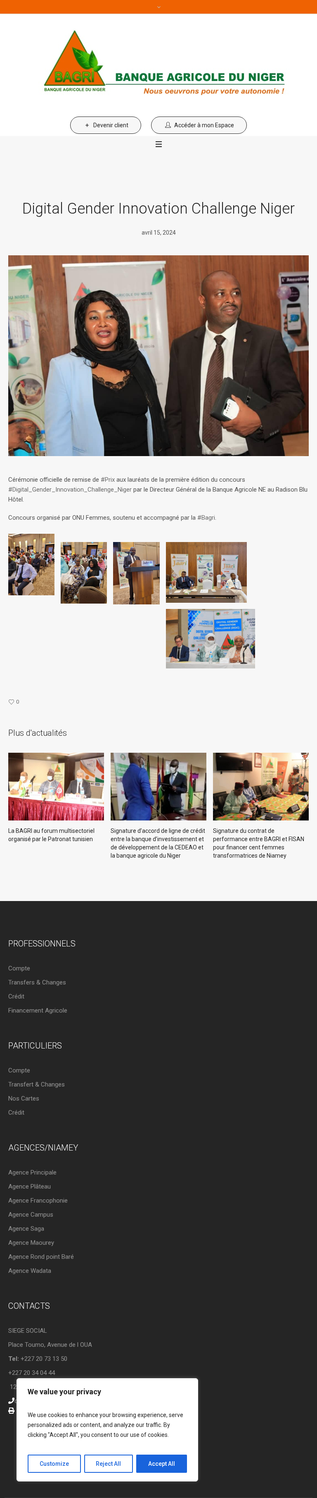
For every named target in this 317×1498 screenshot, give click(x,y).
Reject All (108, 1463)
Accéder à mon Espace (204, 125)
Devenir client (110, 125)
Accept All (161, 1463)
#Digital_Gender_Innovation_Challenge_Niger (70, 489)
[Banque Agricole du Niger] (158, 65)
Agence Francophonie (38, 1200)
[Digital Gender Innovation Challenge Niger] (158, 355)
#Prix (108, 479)
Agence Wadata (29, 1270)
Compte (19, 968)
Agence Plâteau (29, 1186)
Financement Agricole (37, 1010)
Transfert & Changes (36, 1084)
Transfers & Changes (37, 982)
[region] (107, 1429)
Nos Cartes (23, 1098)
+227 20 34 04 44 (31, 1373)
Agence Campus (30, 1214)
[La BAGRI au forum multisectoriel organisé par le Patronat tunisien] (56, 786)
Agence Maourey (31, 1242)
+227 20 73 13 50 (37, 1358)
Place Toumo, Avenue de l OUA (50, 1344)
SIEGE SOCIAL (27, 1330)
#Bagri (206, 517)
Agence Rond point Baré (41, 1256)
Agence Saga (26, 1228)
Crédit (16, 996)
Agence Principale (32, 1172)
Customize (54, 1463)
